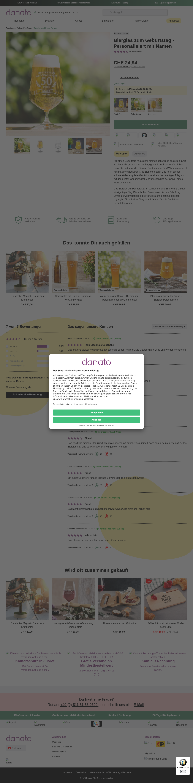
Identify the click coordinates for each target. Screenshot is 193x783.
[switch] (183, 771)
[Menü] (188, 759)
